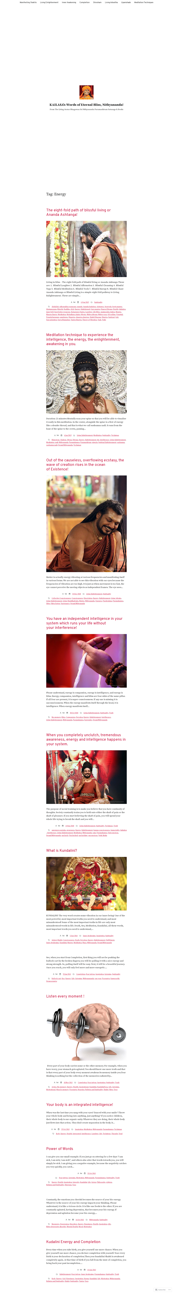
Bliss (63, 717)
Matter (81, 601)
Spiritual (111, 317)
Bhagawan (55, 440)
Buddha (67, 309)
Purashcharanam (52, 317)
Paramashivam (85, 442)
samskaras (64, 317)
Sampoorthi (115, 979)
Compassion (70, 717)
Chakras (63, 440)
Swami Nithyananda (65, 445)
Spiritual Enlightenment (107, 442)
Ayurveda (108, 307)
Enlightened (85, 309)
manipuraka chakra (108, 312)
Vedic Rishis (102, 835)
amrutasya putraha (59, 830)
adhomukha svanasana (67, 307)
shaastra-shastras (82, 317)
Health (115, 309)
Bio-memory (56, 717)
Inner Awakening (89, 936)
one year (98, 979)
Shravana (68, 1185)
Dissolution (88, 598)
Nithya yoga (102, 314)
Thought (114, 1134)
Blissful (60, 309)
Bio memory (61, 1087)
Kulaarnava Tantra (77, 312)
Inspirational (84, 1087)
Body (58, 1134)
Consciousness (77, 598)
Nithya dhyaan (92, 314)
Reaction (81, 1090)
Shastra (104, 317)
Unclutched (73, 835)
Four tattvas (90, 974)
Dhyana (75, 440)
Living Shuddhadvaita (70, 601)
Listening (108, 974)
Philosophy (101, 1182)
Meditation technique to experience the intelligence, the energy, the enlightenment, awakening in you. (83, 339)
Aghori (54, 940)
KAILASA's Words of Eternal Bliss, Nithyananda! (86, 105)
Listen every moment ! (65, 996)
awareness (70, 830)
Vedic (104, 320)
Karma (86, 1279)
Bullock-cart (56, 979)
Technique (115, 435)
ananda (79, 307)
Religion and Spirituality (94, 1090)
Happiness (88, 1224)
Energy (77, 309)
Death (77, 940)
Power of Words (59, 1149)
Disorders (73, 1224)
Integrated (77, 1134)
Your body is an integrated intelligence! (79, 1105)
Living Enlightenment (85, 435)
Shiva (48, 604)
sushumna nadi (51, 445)
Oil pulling (112, 314)
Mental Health (72, 1227)
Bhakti (59, 940)
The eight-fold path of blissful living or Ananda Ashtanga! (78, 212)
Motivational (51, 1090)
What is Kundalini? (61, 851)
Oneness (98, 601)
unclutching (83, 835)
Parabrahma (107, 601)
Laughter (88, 312)
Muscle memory (62, 1090)
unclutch (65, 835)
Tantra (81, 1281)
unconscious (93, 835)
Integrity (76, 1182)
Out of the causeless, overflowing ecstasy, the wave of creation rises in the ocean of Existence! (85, 465)
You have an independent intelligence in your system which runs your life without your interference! (84, 623)
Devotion (79, 717)
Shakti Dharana (95, 317)
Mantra (118, 312)
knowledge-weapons (62, 312)
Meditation (62, 314)
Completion (80, 974)
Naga (84, 943)
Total (121, 1134)
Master (70, 943)
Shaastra (71, 317)
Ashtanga (100, 307)
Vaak (99, 320)
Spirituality (98, 302)
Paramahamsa (74, 442)
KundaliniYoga (102, 1087)
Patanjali (119, 314)
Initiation (122, 309)
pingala (95, 442)
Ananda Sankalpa (89, 307)
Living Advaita (116, 598)
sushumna (121, 442)
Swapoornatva (51, 981)
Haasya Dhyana (106, 309)
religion (109, 1182)
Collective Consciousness (61, 598)
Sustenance (65, 604)
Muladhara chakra (73, 314)
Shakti (106, 1090)
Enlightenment (90, 440)
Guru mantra (95, 309)
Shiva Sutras (55, 604)
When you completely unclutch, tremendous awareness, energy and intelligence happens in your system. (86, 740)
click (72, 309)
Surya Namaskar (64, 320)
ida (98, 440)
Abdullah (55, 307)
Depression (64, 1224)
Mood (81, 1227)
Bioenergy (55, 1224)
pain (94, 833)
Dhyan (69, 440)
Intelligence (104, 440)
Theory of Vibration (89, 320)
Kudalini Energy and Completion (73, 1242)
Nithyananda (63, 442)
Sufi (116, 317)
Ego (63, 979)
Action (54, 1087)
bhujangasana (51, 309)
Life (73, 979)
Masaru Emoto (51, 314)
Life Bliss (96, 312)
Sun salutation (51, 320)
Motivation (80, 1178)
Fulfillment (110, 940)
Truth (111, 713)
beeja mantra (117, 307)
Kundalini (63, 943)
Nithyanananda (88, 979)
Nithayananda (115, 1279)
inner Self (50, 312)
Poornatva (106, 979)
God (63, 1279)
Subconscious (113, 833)
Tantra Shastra (76, 320)
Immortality (115, 830)
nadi (56, 442)
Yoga (115, 1090)
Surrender (88, 720)
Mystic (83, 314)
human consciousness (101, 830)
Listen (93, 1182)
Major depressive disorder (56, 1227)
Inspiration (100, 936)
